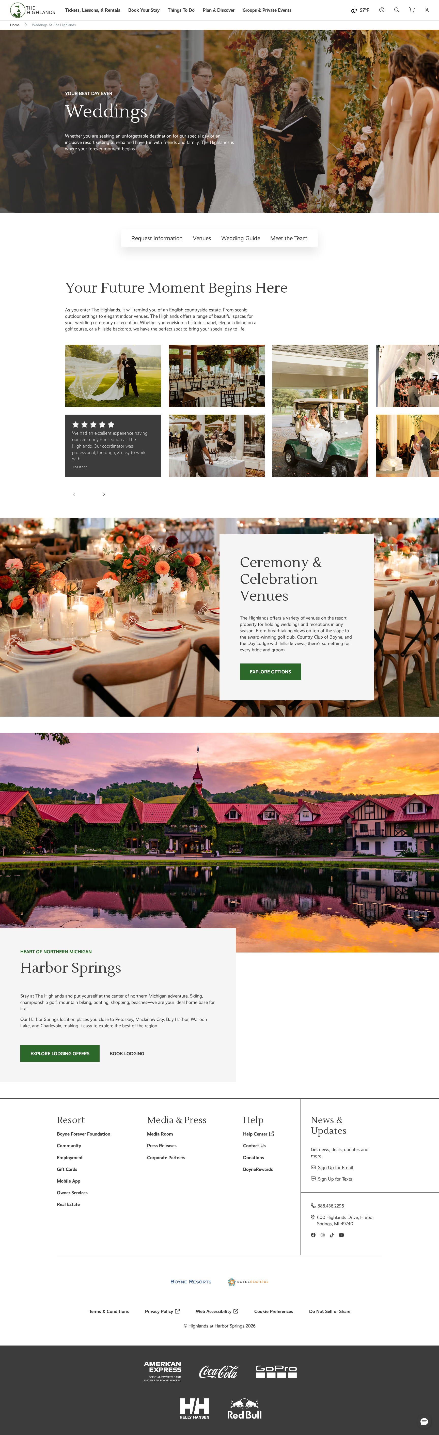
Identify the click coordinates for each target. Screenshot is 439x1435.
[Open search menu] (396, 10)
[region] (219, 405)
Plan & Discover (218, 10)
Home (15, 25)
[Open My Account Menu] (427, 10)
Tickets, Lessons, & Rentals (92, 10)
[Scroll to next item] (103, 494)
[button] (424, 1421)
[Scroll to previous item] (74, 494)
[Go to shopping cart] (412, 10)
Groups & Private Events (267, 10)
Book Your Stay (144, 10)
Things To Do (181, 10)
